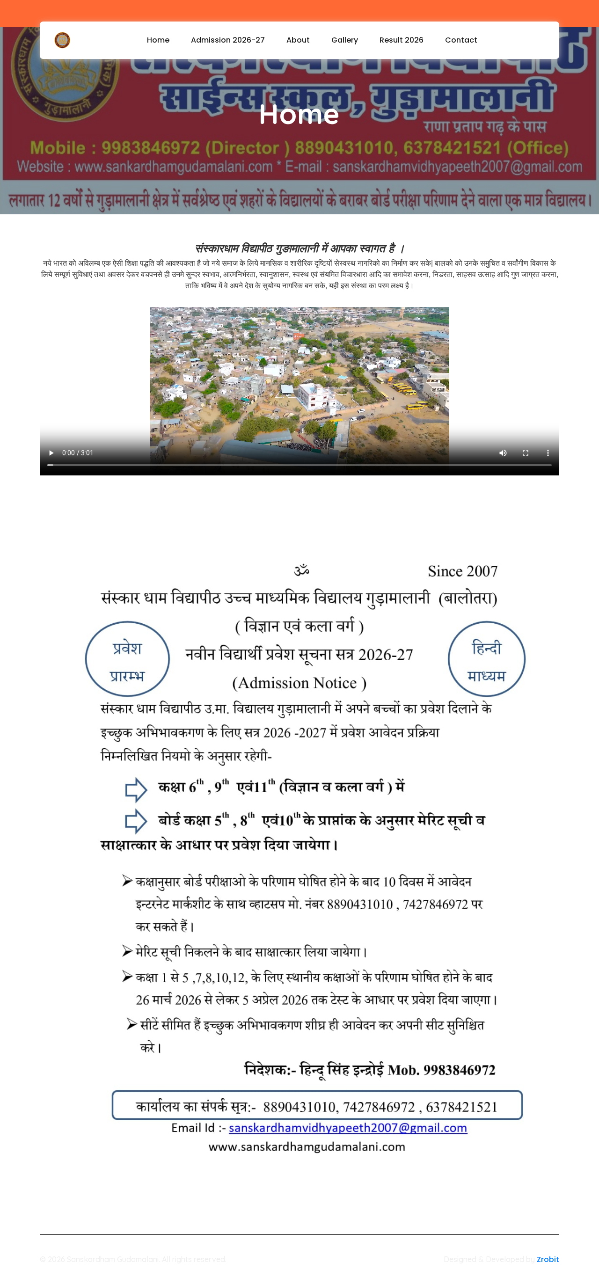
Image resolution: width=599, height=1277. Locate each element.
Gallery (344, 40)
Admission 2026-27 (228, 40)
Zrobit (548, 1259)
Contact (461, 40)
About (298, 40)
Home (158, 40)
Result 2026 (402, 40)
